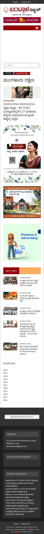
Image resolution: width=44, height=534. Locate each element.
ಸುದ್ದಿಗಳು (12, 100)
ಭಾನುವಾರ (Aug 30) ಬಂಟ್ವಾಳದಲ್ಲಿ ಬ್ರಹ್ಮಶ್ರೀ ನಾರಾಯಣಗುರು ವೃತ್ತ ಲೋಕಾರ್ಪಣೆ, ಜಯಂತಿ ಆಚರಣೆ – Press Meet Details (29, 330)
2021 (5, 385)
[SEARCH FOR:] (22, 65)
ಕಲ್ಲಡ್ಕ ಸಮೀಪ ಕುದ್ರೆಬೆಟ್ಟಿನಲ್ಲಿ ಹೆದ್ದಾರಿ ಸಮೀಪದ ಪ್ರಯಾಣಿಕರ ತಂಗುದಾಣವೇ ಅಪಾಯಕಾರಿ (22, 511)
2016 (5, 400)
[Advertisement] (22, 46)
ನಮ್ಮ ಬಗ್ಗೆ (15, 2)
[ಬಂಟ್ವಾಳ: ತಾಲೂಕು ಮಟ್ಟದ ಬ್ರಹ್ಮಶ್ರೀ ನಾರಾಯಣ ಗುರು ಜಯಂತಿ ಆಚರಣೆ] (10, 283)
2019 (5, 391)
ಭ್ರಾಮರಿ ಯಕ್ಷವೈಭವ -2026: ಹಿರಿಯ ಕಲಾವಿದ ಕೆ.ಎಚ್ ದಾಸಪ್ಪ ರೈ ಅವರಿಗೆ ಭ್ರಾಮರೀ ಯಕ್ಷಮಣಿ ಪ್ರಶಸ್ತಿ (20, 503)
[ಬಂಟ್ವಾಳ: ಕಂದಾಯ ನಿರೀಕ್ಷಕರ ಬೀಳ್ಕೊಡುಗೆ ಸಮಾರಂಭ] (10, 313)
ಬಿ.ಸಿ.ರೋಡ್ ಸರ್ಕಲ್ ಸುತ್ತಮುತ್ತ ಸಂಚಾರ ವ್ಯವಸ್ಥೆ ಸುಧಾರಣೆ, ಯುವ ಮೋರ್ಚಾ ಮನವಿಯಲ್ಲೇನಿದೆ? (22, 483)
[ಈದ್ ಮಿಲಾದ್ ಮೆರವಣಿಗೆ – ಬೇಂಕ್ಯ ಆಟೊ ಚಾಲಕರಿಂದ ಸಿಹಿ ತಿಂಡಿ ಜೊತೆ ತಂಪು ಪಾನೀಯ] (10, 349)
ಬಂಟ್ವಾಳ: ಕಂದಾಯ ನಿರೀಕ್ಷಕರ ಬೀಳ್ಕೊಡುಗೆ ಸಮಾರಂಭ (30, 312)
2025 (5, 373)
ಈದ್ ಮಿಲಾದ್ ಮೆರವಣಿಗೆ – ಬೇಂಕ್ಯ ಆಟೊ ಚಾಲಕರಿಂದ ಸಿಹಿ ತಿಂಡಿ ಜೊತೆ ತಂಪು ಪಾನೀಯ (29, 350)
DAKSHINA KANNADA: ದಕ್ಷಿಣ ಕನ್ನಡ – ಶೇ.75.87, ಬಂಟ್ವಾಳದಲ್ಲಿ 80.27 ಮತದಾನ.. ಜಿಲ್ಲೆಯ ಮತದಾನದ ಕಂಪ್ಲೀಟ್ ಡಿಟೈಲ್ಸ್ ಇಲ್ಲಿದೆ (20, 111)
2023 (5, 379)
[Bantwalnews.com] (22, 11)
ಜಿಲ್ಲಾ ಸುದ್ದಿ (6, 100)
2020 (5, 388)
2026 (5, 370)
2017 (5, 397)
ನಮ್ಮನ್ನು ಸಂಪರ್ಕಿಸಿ (26, 2)
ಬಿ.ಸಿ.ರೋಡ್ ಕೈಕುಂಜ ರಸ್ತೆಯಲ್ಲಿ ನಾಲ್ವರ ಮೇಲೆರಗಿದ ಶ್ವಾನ (29, 298)
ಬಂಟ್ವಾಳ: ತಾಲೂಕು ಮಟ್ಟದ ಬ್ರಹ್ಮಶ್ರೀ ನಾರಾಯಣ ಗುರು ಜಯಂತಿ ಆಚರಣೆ (29, 283)
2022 (5, 382)
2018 (5, 394)
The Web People (26, 532)
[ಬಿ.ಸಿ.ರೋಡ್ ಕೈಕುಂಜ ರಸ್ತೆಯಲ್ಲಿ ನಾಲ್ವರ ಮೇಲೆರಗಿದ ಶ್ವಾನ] (10, 298)
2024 (5, 376)
